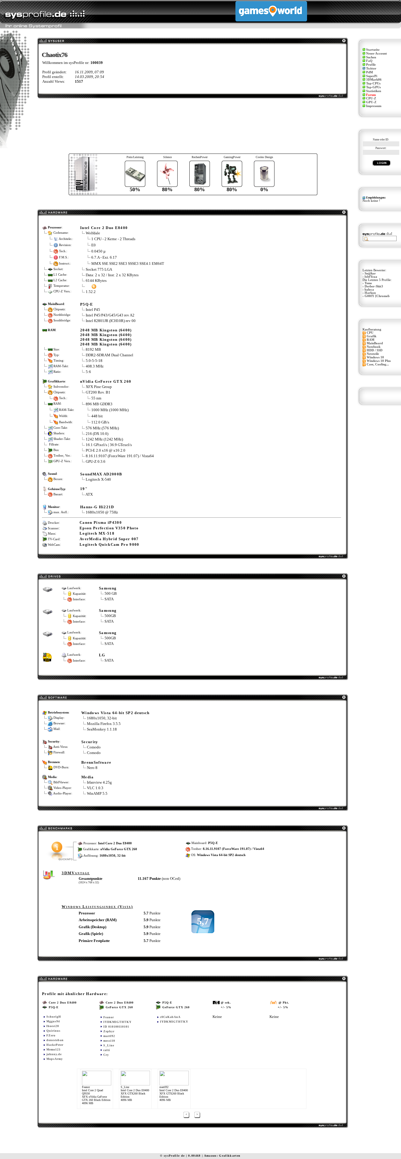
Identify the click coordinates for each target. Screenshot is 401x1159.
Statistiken (373, 91)
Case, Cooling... (378, 364)
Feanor (108, 1017)
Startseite (373, 49)
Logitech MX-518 (97, 533)
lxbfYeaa (371, 276)
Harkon (370, 292)
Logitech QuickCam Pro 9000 (109, 544)
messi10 (109, 1040)
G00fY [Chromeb (377, 296)
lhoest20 (52, 1026)
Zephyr (108, 1031)
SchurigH (53, 1016)
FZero (50, 1035)
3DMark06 (374, 79)
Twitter (371, 68)
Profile (371, 64)
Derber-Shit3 (374, 286)
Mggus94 (53, 1021)
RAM (370, 339)
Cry (106, 1054)
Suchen (371, 57)
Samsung (108, 588)
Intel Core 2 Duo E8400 (104, 228)
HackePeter (54, 1044)
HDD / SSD (375, 350)
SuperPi (371, 76)
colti (106, 1050)
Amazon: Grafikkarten (222, 1155)
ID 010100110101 (116, 1026)
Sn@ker (370, 273)
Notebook (373, 346)
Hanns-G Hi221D (97, 507)
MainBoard (375, 343)
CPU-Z (371, 98)
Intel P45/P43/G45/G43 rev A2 (110, 315)
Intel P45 (93, 309)
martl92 (109, 1036)
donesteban (55, 1040)
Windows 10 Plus (379, 360)
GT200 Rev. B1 (98, 392)
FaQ (369, 60)
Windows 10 (375, 357)
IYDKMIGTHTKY (117, 1022)
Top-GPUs (373, 87)
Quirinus (53, 1030)
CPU (370, 332)
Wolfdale (93, 233)
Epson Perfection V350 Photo (109, 528)
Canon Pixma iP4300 (101, 522)
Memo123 (53, 1049)
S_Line (108, 1045)
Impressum (373, 106)
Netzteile (373, 353)
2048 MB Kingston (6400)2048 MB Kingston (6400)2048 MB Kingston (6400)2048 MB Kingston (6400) (106, 337)
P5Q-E (86, 304)
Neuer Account (376, 53)
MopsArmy (54, 1058)
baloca (369, 289)
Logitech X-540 (98, 479)
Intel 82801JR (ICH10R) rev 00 (111, 320)
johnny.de (54, 1054)
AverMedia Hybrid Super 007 (109, 539)
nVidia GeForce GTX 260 (105, 381)
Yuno (368, 283)
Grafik (371, 336)
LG (102, 655)
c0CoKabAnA (170, 1017)
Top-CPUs (373, 83)
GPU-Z (371, 102)
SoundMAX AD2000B (101, 474)
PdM (369, 72)
